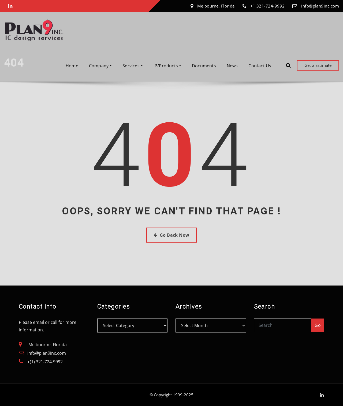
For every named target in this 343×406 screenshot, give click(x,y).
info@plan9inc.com (320, 6)
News (232, 66)
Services (131, 66)
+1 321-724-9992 (267, 6)
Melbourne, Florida (216, 6)
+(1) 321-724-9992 (45, 362)
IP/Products (166, 66)
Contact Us (259, 66)
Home (72, 66)
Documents (204, 66)
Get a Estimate (318, 65)
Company (99, 66)
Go (318, 325)
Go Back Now (174, 235)
